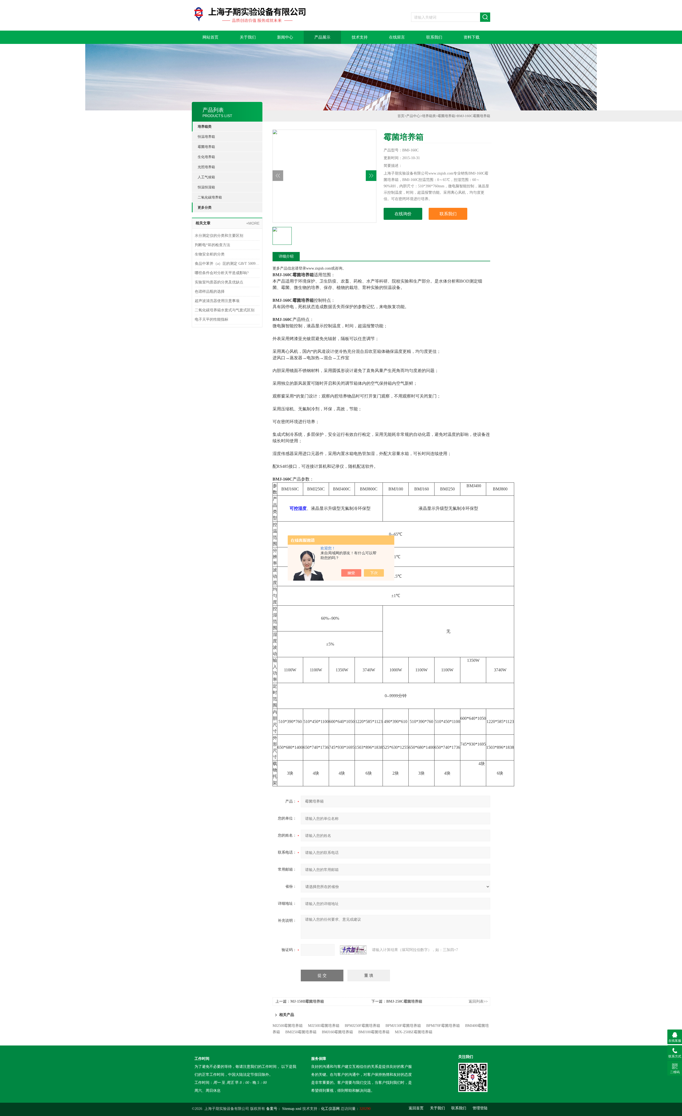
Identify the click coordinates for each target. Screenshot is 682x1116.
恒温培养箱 (206, 137)
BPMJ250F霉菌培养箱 (362, 1026)
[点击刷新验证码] (353, 949)
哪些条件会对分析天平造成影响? (222, 273)
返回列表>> (478, 1001)
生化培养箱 (206, 157)
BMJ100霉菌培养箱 (373, 1032)
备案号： (273, 1109)
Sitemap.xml (291, 1109)
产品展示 (322, 37)
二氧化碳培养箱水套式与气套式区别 (224, 310)
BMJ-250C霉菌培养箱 (404, 1001)
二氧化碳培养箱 (210, 197)
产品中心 (413, 116)
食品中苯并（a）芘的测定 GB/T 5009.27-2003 (227, 264)
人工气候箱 (206, 177)
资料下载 (472, 37)
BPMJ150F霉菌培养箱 (403, 1026)
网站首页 (210, 37)
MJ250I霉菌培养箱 (288, 1026)
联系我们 (434, 37)
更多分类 (205, 207)
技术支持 (360, 37)
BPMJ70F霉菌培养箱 (443, 1026)
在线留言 (397, 37)
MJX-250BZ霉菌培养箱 (413, 1032)
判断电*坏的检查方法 (212, 245)
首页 (400, 116)
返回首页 (416, 1108)
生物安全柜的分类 (210, 254)
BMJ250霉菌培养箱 (300, 1032)
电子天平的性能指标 (211, 319)
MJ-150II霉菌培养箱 (307, 1001)
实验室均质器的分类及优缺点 (219, 282)
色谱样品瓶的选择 (210, 292)
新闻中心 (285, 37)
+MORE (252, 223)
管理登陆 (480, 1108)
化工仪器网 (330, 1109)
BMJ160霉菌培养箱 (337, 1032)
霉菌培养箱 (206, 147)
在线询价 (403, 214)
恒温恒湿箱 (206, 187)
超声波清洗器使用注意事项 (217, 301)
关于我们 (248, 37)
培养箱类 (205, 127)
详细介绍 (286, 256)
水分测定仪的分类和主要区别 (219, 236)
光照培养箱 (206, 167)
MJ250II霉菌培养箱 (323, 1026)
